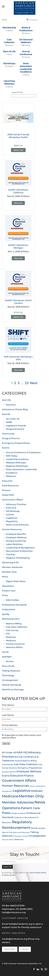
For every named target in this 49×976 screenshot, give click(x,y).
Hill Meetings (13, 511)
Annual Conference (26, 53)
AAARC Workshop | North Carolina (18, 301)
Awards (6, 414)
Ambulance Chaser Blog (15, 409)
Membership (9, 27)
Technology (8, 675)
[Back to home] (24, 6)
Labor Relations (14, 544)
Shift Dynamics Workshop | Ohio (18, 358)
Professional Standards (14, 605)
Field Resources (10, 485)
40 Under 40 (12, 419)
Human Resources (12, 529)
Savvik (5, 652)
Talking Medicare (11, 671)
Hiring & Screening (16, 541)
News (5, 576)
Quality (5, 614)
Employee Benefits (16, 534)
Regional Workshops (17, 466)
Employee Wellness (16, 537)
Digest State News (15, 581)
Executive (7, 481)
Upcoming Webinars (9, 82)
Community (8, 433)
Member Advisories (12, 567)
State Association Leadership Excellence (26, 67)
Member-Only (9, 572)
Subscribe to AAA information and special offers (21, 736)
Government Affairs (12, 499)
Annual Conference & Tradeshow (23, 452)
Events (5, 448)
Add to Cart (18, 150)
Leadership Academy (17, 459)
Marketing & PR (10, 562)
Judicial (10, 514)
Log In (24, 949)
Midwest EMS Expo (16, 462)
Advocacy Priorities (16, 504)
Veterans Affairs (14, 647)
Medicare (11, 640)
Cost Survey (12, 630)
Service (10, 661)
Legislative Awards (16, 425)
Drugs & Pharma (11, 438)
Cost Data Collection (16, 627)
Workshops (9, 63)
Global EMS (8, 495)
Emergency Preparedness (16, 443)
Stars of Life (9, 51)
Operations (8, 586)
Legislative (11, 518)
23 (26, 383)
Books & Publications (26, 29)
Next (34, 383)
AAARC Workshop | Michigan (18, 246)
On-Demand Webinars (26, 41)
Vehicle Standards (11, 685)
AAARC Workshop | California (18, 191)
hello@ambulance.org (14, 912)
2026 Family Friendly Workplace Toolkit (18, 135)
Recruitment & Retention (19, 551)
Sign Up (7, 867)
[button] (3, 6)
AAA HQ (6, 400)
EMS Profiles (12, 600)
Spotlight (7, 656)
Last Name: (8, 715)
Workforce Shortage (13, 689)
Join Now (10, 949)
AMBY (9, 422)
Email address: (10, 725)
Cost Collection (9, 41)
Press (5, 595)
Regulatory (12, 521)
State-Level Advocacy (17, 524)
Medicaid (11, 637)
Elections (11, 404)
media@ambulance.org (15, 939)
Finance (6, 490)
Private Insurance (15, 644)
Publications (8, 609)
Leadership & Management (20, 547)
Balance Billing (14, 623)
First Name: (8, 705)
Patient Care (8, 590)
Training (10, 554)
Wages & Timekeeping (18, 558)
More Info (18, 203)
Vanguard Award (15, 429)
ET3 (8, 633)
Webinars (11, 476)
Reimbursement (11, 619)
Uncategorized (10, 680)
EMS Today (11, 456)
